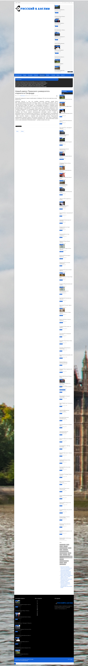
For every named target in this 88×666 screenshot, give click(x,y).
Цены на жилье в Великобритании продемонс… (65, 171)
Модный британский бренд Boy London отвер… (66, 355)
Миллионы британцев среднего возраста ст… (65, 256)
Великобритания (18, 75)
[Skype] (37, 612)
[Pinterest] (69, 2)
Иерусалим (62, 559)
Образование (58, 46)
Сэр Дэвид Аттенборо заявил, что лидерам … (65, 327)
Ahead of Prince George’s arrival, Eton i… (66, 100)
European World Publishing (64, 551)
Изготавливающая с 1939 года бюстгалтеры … (65, 446)
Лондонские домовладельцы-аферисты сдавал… (64, 411)
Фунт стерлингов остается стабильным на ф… (64, 291)
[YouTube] (37, 605)
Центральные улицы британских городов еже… (65, 524)
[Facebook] (63, 2)
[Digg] (37, 611)
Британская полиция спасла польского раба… (64, 489)
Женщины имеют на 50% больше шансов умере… (65, 538)
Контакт (19, 2)
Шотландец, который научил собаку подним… (66, 341)
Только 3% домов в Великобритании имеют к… (66, 121)
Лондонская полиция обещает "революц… (65, 242)
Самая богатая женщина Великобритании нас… (64, 432)
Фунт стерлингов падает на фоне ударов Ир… (65, 249)
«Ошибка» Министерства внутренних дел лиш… (66, 192)
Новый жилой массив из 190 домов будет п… (66, 425)
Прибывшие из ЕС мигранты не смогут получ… (65, 384)
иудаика (65, 562)
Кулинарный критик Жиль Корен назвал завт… (65, 467)
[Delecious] (37, 615)
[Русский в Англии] (32, 8)
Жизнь (56, 26)
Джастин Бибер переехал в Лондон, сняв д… (66, 377)
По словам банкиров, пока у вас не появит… (66, 510)
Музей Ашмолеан (63, 564)
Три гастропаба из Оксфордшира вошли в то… (65, 334)
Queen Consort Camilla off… (59, 50)
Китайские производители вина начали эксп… (65, 460)
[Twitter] (65, 2)
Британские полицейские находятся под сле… (66, 142)
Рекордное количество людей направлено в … (65, 227)
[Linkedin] (37, 606)
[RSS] (37, 600)
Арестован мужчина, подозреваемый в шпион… (66, 213)
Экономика (30, 75)
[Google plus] (67, 2)
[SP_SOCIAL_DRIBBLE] (71, 2)
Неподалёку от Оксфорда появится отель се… (66, 475)
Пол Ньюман (65, 554)
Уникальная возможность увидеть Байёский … (65, 313)
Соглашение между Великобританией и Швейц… (66, 284)
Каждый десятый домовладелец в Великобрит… (65, 220)
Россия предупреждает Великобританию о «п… (64, 185)
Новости (57, 19)
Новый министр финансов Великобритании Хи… (64, 206)
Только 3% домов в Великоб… (60, 43)
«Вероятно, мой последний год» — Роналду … (66, 199)
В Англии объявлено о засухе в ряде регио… (66, 277)
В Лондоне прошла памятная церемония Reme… (65, 517)
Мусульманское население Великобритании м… (64, 418)
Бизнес (47, 75)
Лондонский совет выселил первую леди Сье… (66, 270)
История (53, 75)
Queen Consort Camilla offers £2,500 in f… (66, 114)
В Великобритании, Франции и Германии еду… (65, 396)
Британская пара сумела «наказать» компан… (66, 453)
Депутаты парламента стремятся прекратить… (65, 320)
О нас (16, 2)
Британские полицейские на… (60, 9)
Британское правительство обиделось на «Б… (66, 439)
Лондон (57, 12)
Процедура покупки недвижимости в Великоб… (66, 369)
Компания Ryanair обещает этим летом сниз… (65, 503)
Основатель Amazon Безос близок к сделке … (66, 178)
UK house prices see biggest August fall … (66, 107)
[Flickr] (37, 609)
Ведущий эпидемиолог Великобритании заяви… (64, 362)
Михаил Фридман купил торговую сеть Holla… (66, 404)
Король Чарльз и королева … (60, 23)
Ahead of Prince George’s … (59, 63)
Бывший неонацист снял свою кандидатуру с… (65, 263)
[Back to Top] (15, 663)
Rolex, (69, 554)
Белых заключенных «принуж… (60, 29)
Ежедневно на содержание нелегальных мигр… (64, 135)
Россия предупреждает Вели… (60, 70)
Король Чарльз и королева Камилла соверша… (66, 156)
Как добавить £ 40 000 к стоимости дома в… (65, 387)
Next (72, 71)
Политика (57, 66)
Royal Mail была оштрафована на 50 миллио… (66, 531)
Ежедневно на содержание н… (60, 36)
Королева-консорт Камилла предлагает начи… (64, 149)
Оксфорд (61, 562)
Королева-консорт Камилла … (60, 56)
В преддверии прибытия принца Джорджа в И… (65, 164)
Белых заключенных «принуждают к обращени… (66, 128)
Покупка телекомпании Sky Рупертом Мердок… (66, 496)
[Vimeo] (37, 614)
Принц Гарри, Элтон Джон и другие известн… (65, 306)
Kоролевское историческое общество (64, 557)
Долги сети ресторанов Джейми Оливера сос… (65, 482)
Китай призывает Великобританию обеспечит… (65, 298)
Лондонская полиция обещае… (60, 16)
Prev (69, 71)
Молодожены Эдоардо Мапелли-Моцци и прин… (65, 348)
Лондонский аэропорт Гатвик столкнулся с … (64, 235)
